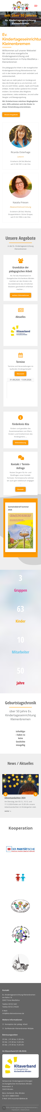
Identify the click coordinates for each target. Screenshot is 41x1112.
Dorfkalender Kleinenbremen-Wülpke (19, 1028)
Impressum (15, 1110)
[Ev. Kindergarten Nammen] (20, 935)
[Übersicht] (20, 364)
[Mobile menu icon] (36, 6)
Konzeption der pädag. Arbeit (16, 1024)
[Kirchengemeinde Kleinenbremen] (20, 963)
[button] (5, 794)
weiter (7, 811)
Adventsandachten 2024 (15, 797)
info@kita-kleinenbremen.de (13, 1013)
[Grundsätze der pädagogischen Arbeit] (20, 278)
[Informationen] (20, 430)
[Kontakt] (20, 473)
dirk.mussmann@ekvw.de (18, 1098)
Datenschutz (25, 1110)
